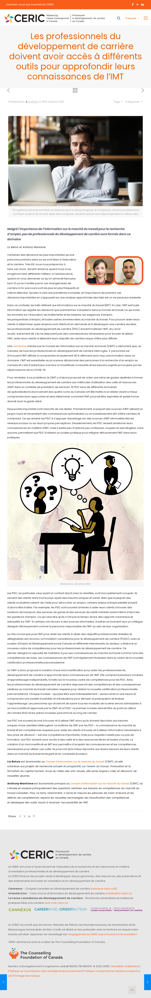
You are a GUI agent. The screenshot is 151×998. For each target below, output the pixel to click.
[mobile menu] (145, 18)
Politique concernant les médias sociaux (109, 971)
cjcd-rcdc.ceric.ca (56, 903)
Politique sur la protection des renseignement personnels (45, 971)
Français (130, 18)
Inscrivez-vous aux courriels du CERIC (30, 4)
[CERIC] (54, 18)
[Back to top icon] (132, 990)
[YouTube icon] (137, 4)
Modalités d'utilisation (125, 966)
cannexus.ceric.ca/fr (104, 888)
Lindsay (33, 102)
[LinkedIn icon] (142, 4)
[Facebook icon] (132, 4)
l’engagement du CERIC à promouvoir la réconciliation (102, 934)
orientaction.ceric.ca (118, 893)
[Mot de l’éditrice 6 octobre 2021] (3, 982)
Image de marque (28, 976)
